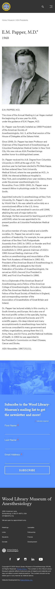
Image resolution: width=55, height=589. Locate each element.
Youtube (41, 559)
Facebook (11, 559)
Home (4, 20)
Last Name (12, 440)
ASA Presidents (22, 20)
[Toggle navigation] (51, 6)
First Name (12, 425)
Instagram (26, 559)
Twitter (19, 559)
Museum (11, 20)
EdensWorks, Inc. (26, 580)
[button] (43, 6)
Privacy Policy (22, 569)
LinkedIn (34, 559)
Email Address (13, 454)
